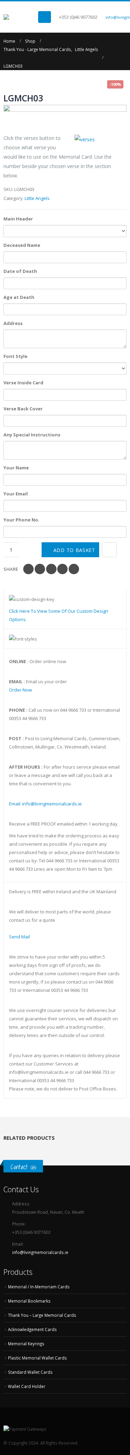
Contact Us (23, 1167)
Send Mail (19, 937)
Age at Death (18, 297)
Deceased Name (21, 245)
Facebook (28, 569)
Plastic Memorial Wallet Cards (37, 1358)
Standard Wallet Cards (30, 1372)
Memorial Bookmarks (29, 1301)
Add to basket (74, 550)
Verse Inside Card (23, 382)
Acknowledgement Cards (32, 1329)
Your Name (16, 468)
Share (10, 569)
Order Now (20, 690)
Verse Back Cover (23, 408)
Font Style (15, 356)
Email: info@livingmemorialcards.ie (45, 804)
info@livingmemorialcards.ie (40, 1252)
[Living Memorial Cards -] (20, 17)
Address (13, 323)
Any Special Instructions (31, 435)
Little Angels (37, 198)
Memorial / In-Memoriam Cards (39, 1286)
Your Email (15, 494)
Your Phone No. (21, 520)
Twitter (40, 569)
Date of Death (20, 271)
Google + (62, 569)
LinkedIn (51, 569)
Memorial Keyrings (26, 1343)
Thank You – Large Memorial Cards (42, 1315)
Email (74, 569)
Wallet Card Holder (26, 1386)
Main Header (18, 219)
